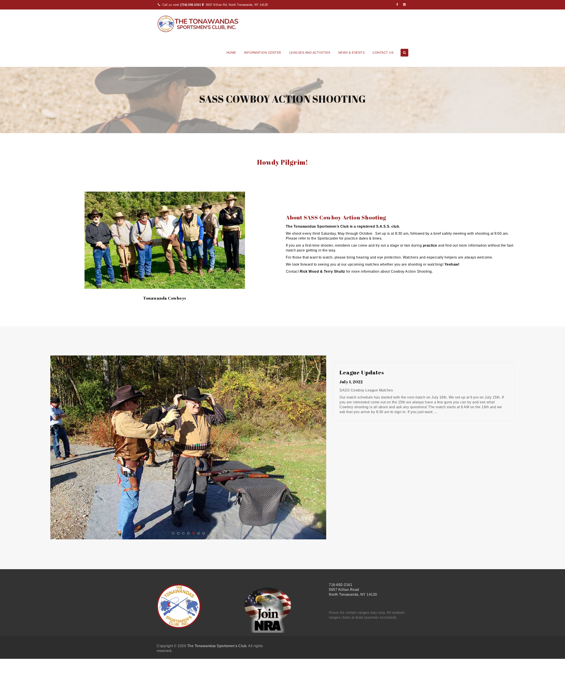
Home (231, 52)
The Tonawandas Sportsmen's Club (217, 647)
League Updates (361, 372)
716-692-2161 (340, 586)
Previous (42, 449)
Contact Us (383, 52)
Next (334, 449)
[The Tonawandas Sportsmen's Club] (198, 23)
